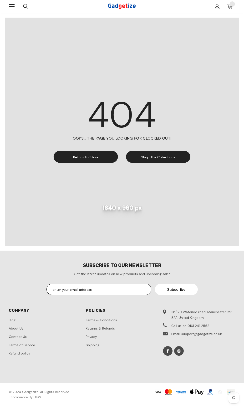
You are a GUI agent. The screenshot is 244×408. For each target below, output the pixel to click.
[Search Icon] (25, 6)
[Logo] (122, 6)
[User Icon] (217, 6)
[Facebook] (168, 351)
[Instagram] (179, 351)
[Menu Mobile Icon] (12, 6)
